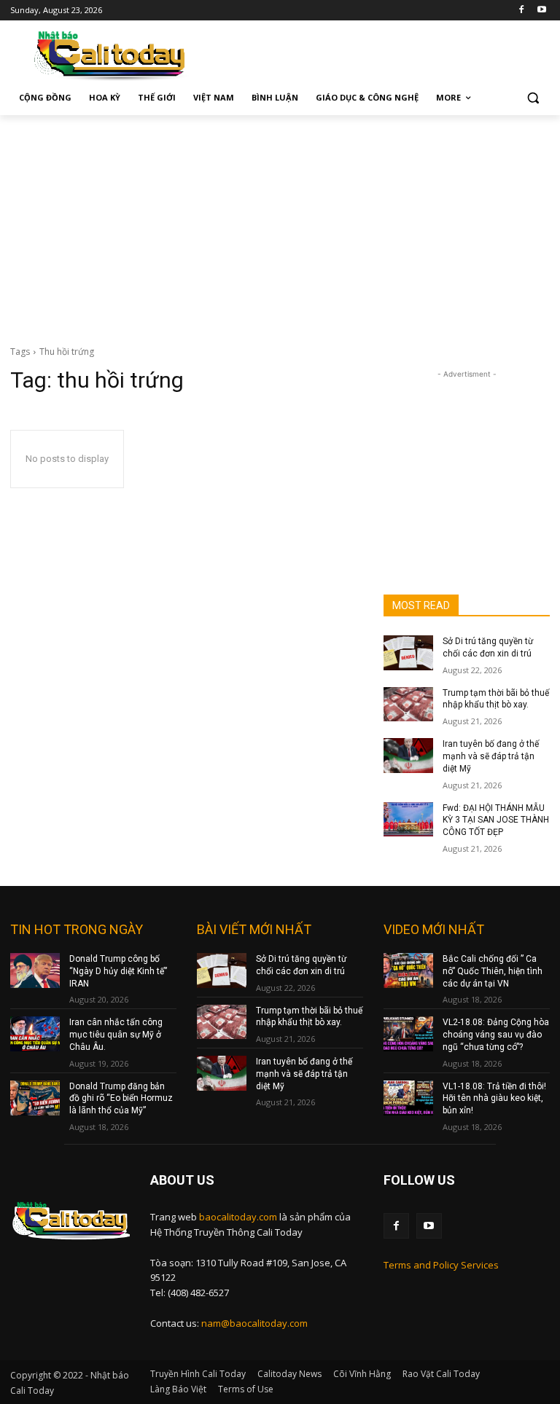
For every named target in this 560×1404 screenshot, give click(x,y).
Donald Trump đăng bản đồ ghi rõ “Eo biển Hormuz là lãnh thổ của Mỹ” (121, 1098)
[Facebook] (521, 10)
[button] (533, 98)
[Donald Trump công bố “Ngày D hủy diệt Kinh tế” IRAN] (35, 970)
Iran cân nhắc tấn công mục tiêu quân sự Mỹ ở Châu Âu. (116, 1034)
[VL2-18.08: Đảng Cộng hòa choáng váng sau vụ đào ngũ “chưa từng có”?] (408, 1033)
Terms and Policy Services (441, 1264)
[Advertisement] (280, 224)
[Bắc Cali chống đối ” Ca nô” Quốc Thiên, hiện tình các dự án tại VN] (408, 970)
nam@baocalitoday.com (254, 1323)
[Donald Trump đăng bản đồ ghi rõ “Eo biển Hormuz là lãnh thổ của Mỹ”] (35, 1098)
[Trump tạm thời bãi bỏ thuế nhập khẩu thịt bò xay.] (408, 704)
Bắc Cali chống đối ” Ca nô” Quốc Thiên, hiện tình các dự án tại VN (492, 971)
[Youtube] (541, 10)
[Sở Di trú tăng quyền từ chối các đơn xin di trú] (408, 652)
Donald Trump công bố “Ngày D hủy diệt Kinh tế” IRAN (118, 971)
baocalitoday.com (238, 1216)
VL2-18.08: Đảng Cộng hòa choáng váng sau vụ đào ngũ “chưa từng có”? (496, 1034)
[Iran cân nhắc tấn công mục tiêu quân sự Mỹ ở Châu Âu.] (35, 1033)
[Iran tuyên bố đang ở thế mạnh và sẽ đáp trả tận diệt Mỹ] (408, 755)
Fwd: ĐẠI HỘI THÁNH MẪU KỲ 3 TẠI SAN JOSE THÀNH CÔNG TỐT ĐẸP (496, 820)
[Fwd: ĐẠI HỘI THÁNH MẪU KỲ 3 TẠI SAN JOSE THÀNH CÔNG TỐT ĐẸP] (408, 819)
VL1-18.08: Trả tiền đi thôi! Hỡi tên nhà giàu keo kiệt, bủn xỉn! (494, 1098)
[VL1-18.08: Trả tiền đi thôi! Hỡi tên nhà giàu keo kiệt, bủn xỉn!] (408, 1098)
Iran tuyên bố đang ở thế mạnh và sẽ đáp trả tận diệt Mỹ (491, 756)
